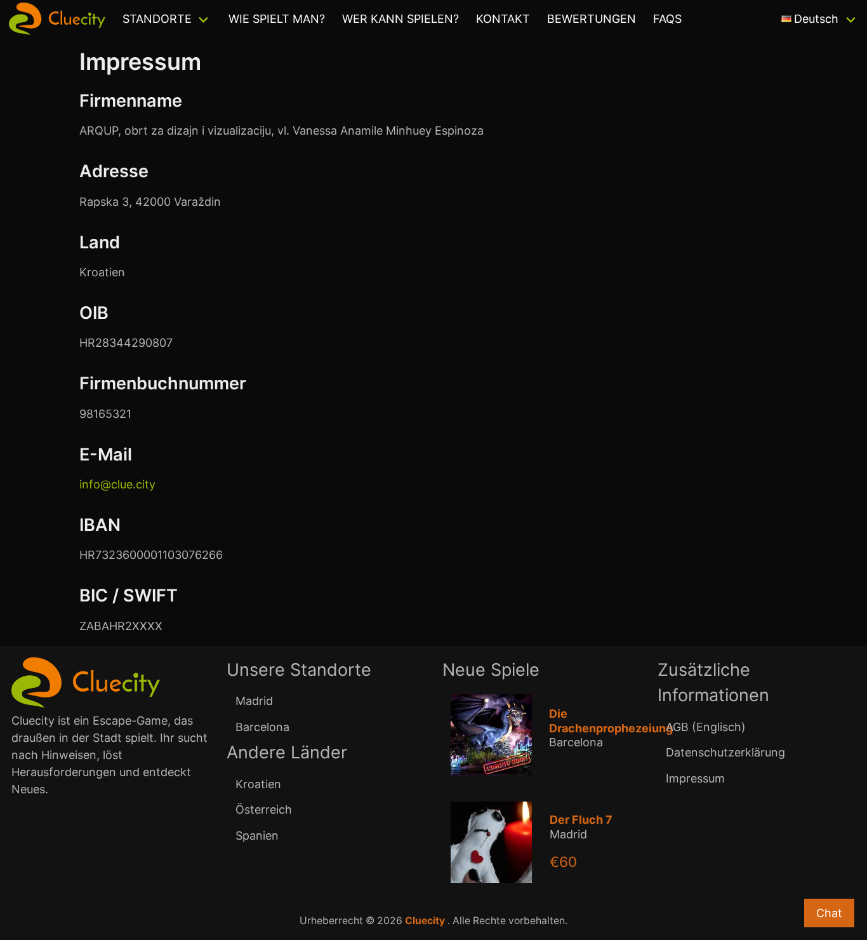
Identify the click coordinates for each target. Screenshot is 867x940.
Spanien (257, 835)
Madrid (254, 701)
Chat (829, 913)
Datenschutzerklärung (725, 752)
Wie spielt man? (276, 18)
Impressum (695, 778)
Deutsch (816, 18)
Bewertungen (591, 18)
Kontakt (503, 18)
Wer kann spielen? (400, 18)
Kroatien (258, 784)
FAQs (667, 18)
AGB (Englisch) (706, 727)
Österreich (263, 809)
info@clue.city (117, 484)
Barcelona (262, 727)
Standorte (157, 18)
